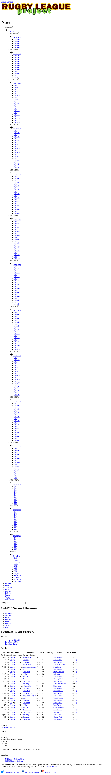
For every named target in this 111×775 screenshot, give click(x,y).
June (15, 570)
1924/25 (17, 148)
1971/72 (17, 364)
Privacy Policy (52, 767)
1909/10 (17, 77)
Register (10, 2)
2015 (15, 522)
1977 (15, 385)
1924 (15, 146)
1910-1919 (13, 79)
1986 (15, 426)
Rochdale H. (27, 664)
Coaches (8, 591)
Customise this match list (8, 727)
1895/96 (17, 39)
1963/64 (17, 326)
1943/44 (17, 235)
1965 (15, 332)
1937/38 (17, 205)
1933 (15, 188)
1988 (15, 434)
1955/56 (17, 288)
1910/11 (16, 87)
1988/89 (17, 436)
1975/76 (17, 379)
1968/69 (17, 345)
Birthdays (13, 552)
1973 (15, 369)
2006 (15, 498)
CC (11, 703)
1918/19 (17, 118)
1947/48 (17, 251)
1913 (15, 97)
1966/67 (17, 338)
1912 (15, 93)
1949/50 (17, 259)
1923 (15, 142)
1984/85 (17, 421)
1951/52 (17, 273)
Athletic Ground (59, 664)
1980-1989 (13, 397)
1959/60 (17, 304)
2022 (15, 542)
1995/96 (17, 470)
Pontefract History (11, 644)
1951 (15, 271)
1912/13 (17, 95)
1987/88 (17, 432)
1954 (15, 283)
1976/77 (17, 383)
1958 (15, 298)
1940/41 (17, 223)
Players (7, 589)
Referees (8, 593)
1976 (15, 381)
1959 (15, 302)
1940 (15, 222)
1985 (15, 423)
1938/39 (17, 209)
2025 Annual (9, 599)
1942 (15, 229)
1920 (15, 131)
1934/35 (17, 194)
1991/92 (17, 454)
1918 (15, 117)
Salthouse (56, 674)
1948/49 (17, 255)
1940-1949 (13, 215)
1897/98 (17, 43)
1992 (15, 456)
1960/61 (17, 314)
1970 (15, 358)
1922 (15, 139)
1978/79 (17, 391)
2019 (15, 529)
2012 (15, 516)
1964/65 (17, 330)
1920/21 (17, 133)
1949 (15, 257)
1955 (15, 286)
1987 (15, 430)
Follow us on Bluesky (11, 772)
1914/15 (17, 103)
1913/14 (17, 99)
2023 (15, 544)
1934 (15, 192)
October (16, 577)
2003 (15, 492)
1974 (15, 373)
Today (16, 558)
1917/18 (17, 115)
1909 (15, 75)
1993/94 (17, 462)
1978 (15, 389)
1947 (15, 249)
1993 (15, 460)
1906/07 (17, 67)
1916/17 (17, 111)
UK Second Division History (15, 759)
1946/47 (17, 247)
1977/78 (17, 387)
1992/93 (17, 458)
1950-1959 (13, 261)
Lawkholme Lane (59, 684)
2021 (15, 540)
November (17, 579)
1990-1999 (13, 442)
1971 (15, 362)
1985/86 (17, 425)
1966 (15, 336)
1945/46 (17, 243)
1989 (15, 438)
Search (3, 603)
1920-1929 (13, 125)
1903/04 (17, 61)
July (15, 572)
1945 (15, 241)
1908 (15, 71)
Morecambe (27, 657)
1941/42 (17, 227)
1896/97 (17, 41)
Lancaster (26, 672)
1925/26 (17, 152)
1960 (15, 312)
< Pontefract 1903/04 (12, 640)
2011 (15, 514)
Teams (7, 595)
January (16, 560)
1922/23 (17, 140)
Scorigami (8, 587)
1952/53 (17, 277)
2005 (15, 496)
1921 (15, 135)
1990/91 (17, 450)
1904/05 (17, 63)
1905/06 (17, 65)
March (16, 564)
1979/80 (17, 395)
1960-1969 (13, 306)
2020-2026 (13, 532)
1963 (15, 324)
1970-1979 (13, 352)
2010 (15, 512)
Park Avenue (57, 657)
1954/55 (17, 284)
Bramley (26, 660)
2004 (15, 494)
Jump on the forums (32, 772)
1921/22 (17, 137)
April (15, 566)
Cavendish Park (58, 707)
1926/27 (17, 156)
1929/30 (17, 168)
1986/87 (17, 428)
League (12, 657)
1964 (15, 328)
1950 (15, 267)
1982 (15, 411)
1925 (15, 150)
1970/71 (17, 360)
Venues (7, 597)
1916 (15, 109)
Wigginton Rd (58, 698)
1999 (15, 478)
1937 (15, 203)
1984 (15, 419)
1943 (15, 233)
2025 (15, 548)
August (16, 573)
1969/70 (17, 349)
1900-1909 (13, 49)
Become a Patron (50, 772)
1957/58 (17, 296)
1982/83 (17, 413)
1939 (15, 211)
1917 (15, 113)
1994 (15, 464)
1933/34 (17, 190)
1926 (15, 154)
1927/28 (17, 160)
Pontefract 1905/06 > (12, 642)
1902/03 (17, 59)
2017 (15, 526)
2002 (15, 490)
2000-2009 (13, 480)
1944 (15, 237)
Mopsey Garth (58, 679)
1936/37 (17, 201)
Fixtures (8, 583)
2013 (15, 518)
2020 (15, 538)
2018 (15, 528)
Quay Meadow (58, 672)
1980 (15, 403)
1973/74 (17, 371)
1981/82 (17, 409)
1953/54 (17, 281)
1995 (15, 468)
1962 (15, 320)
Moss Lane (57, 686)
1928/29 (17, 164)
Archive (8, 27)
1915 (15, 105)
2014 (15, 520)
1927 (15, 158)
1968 (15, 343)
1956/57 (17, 292)
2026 (15, 550)
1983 (15, 415)
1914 (15, 101)
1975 (15, 377)
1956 (15, 290)
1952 (15, 275)
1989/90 (17, 440)
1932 (15, 184)
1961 (15, 316)
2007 (15, 500)
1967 (15, 340)
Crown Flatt (57, 717)
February (17, 562)
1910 (15, 85)
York (24, 669)
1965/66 (17, 334)
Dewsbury (26, 703)
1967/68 (17, 342)
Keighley (26, 684)
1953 (15, 279)
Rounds (8, 623)
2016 (15, 524)
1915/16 (17, 107)
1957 (15, 294)
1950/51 (17, 269)
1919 (15, 120)
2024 (15, 546)
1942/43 (17, 231)
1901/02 (17, 57)
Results (7, 585)
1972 (15, 365)
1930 (15, 176)
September (17, 575)
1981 (15, 407)
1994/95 (17, 466)
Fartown (56, 712)
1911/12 (16, 91)
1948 (15, 253)
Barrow (25, 676)
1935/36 (17, 198)
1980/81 (17, 405)
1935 (15, 196)
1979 (15, 393)
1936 (15, 200)
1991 (15, 452)
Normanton (27, 679)
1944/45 (17, 239)
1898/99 (17, 45)
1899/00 (17, 47)
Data (6, 627)
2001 (15, 488)
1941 (15, 225)
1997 (15, 474)
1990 (15, 448)
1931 (15, 180)
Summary (8, 613)
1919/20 (17, 122)
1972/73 (17, 367)
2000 (15, 486)
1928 (15, 162)
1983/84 (17, 417)
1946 (15, 245)
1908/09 (17, 73)
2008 (15, 502)
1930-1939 (13, 170)
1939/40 (17, 213)
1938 (15, 207)
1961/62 (17, 318)
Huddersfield (27, 681)
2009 (15, 504)
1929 (15, 166)
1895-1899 (13, 33)
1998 (15, 476)
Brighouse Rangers (29, 667)
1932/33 (17, 186)
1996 (15, 472)
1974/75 (17, 375)
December (17, 581)
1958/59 (17, 300)
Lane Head (57, 667)
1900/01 (17, 56)
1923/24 (17, 144)
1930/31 (17, 178)
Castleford (26, 662)
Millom (25, 674)
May (15, 568)
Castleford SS (58, 691)
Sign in (3, 2)
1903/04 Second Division (14, 761)
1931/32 (17, 182)
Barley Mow (57, 660)
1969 (15, 347)
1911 (15, 89)
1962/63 (17, 322)
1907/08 (17, 69)
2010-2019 (13, 506)
